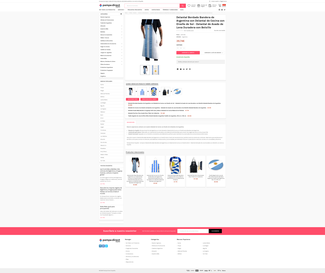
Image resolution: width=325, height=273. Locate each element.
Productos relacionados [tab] (135, 152)
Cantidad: (179, 45)
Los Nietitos (103, 136)
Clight (102, 127)
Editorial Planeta (105, 93)
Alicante (102, 139)
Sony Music (103, 151)
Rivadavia (103, 148)
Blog (181, 9)
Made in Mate (104, 154)
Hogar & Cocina (105, 46)
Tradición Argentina (106, 23)
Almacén (102, 26)
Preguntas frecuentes (135, 9)
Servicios (121, 9)
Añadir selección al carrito (149, 99)
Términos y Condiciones (170, 9)
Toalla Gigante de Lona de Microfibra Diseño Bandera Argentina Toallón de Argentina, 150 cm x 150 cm (216, 178)
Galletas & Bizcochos (106, 40)
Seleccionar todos (132, 99)
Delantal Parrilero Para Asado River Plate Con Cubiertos (196, 176)
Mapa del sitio (129, 262)
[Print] (183, 69)
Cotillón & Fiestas (105, 49)
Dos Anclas (103, 142)
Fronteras (103, 130)
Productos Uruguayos (106, 70)
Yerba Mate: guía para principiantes (107, 207)
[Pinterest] (190, 69)
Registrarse (223, 1)
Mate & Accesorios (105, 55)
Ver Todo (102, 160)
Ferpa (102, 87)
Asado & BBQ (104, 29)
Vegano (102, 73)
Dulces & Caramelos (106, 35)
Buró (101, 115)
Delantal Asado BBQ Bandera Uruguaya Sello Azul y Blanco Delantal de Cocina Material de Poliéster (175, 178)
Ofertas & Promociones (107, 20)
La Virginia (103, 109)
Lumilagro (103, 103)
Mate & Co (103, 145)
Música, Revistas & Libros (107, 61)
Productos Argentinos (106, 67)
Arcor (102, 118)
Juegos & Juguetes (106, 52)
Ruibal (102, 124)
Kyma (102, 84)
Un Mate (102, 121)
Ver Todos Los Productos (107, 9)
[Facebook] (177, 69)
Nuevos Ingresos (105, 17)
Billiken (102, 96)
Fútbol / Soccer (104, 37)
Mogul (102, 90)
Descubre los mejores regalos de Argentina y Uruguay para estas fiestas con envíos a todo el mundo (111, 191)
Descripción (130, 122)
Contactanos (156, 9)
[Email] (180, 69)
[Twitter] (187, 69)
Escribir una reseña (219, 30)
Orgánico (103, 76)
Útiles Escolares (105, 64)
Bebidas (102, 32)
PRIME (102, 157)
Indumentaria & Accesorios (108, 43)
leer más (102, 184)
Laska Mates (103, 99)
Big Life (102, 106)
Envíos (147, 9)
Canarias (102, 133)
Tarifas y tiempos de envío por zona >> (188, 61)
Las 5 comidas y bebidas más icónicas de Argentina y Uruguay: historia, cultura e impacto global (111, 172)
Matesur (102, 112)
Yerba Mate (103, 58)
